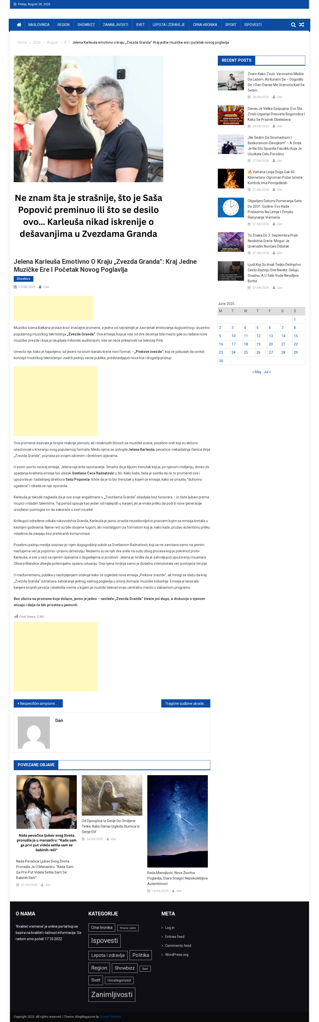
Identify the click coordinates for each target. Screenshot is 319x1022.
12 (258, 336)
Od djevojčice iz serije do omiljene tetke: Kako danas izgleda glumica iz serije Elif (111, 826)
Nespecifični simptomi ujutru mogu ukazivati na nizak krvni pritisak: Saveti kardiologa (41, 704)
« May (256, 372)
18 (246, 344)
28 (283, 352)
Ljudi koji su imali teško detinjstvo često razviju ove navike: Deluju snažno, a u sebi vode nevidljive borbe (274, 273)
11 (246, 336)
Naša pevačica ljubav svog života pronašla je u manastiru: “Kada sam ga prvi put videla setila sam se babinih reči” (45, 869)
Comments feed (178, 946)
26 (258, 352)
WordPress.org (176, 955)
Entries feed (174, 937)
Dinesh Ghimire (110, 1017)
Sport (231, 25)
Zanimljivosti (115, 25)
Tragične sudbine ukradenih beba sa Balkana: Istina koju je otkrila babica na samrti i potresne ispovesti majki (187, 704)
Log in (169, 928)
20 (271, 344)
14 (283, 336)
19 (258, 344)
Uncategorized (119, 980)
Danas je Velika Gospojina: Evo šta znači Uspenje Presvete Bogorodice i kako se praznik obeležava (276, 114)
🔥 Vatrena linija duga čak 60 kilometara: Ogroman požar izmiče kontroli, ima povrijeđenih (275, 177)
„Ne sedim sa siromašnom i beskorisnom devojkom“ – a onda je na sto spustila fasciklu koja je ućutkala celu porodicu (275, 146)
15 (296, 336)
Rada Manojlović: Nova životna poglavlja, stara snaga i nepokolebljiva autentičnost (177, 878)
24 (234, 352)
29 (296, 352)
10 (234, 336)
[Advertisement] (53, 308)
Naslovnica (39, 25)
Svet (140, 25)
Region (64, 25)
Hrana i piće (128, 928)
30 (221, 361)
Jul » (267, 372)
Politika (140, 955)
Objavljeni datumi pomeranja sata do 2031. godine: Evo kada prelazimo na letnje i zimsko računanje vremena (275, 209)
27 (271, 352)
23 (221, 352)
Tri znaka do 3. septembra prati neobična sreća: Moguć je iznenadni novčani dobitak (273, 240)
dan (46, 287)
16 (221, 344)
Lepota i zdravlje (169, 25)
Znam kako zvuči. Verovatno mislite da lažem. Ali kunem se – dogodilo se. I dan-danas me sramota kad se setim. (276, 82)
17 (234, 344)
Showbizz (86, 25)
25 (246, 352)
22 (296, 344)
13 (271, 336)
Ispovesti (253, 25)
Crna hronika (205, 25)
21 (283, 344)
